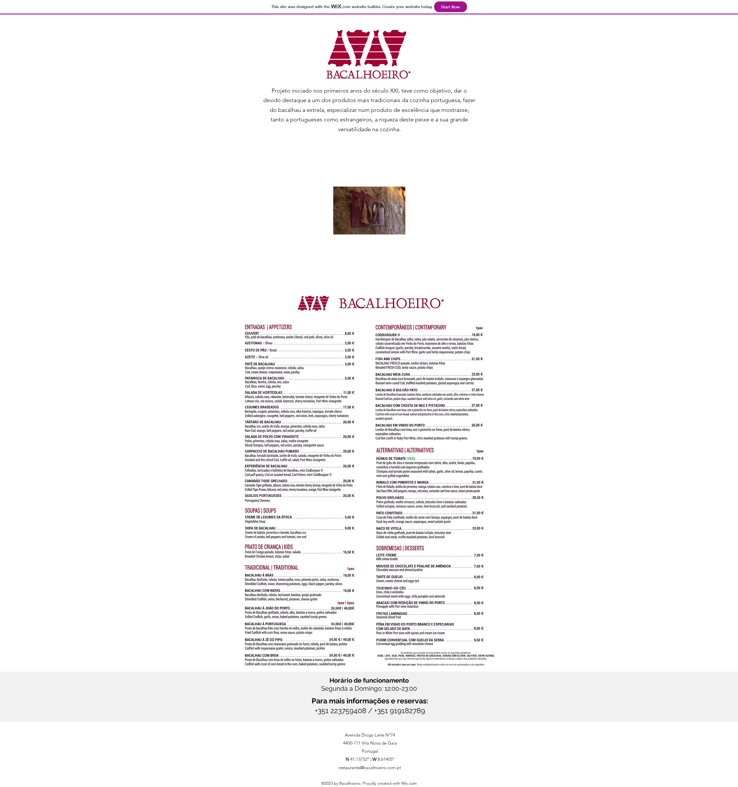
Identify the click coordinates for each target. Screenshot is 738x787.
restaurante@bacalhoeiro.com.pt (370, 767)
